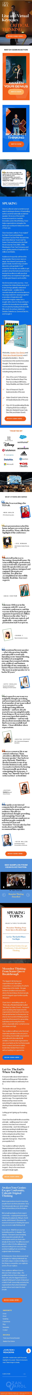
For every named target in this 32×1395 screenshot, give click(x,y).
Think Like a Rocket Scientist (12, 355)
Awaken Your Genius (17, 352)
